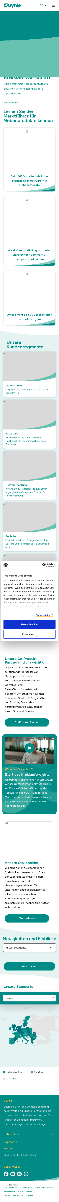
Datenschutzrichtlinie (12, 1188)
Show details (43, 615)
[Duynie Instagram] (26, 1174)
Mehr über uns (11, 102)
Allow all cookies (29, 624)
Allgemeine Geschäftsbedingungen (18, 1191)
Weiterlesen (27, 918)
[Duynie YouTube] (12, 1174)
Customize (28, 634)
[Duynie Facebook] (6, 1174)
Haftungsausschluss (45, 1188)
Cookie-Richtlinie (29, 1188)
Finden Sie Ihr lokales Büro (20, 1155)
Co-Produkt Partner (27, 722)
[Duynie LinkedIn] (19, 1174)
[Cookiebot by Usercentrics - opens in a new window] (42, 565)
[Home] (31, 1185)
